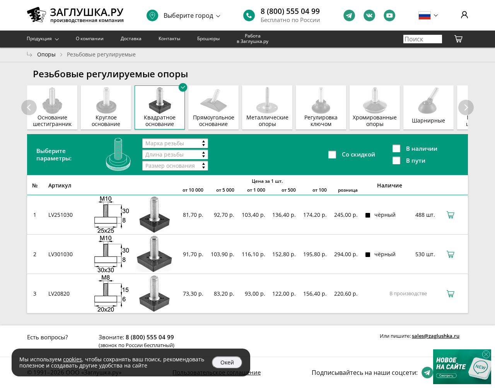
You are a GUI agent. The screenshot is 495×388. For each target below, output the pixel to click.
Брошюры (208, 38)
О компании (90, 38)
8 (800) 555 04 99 (290, 11)
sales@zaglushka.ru (435, 335)
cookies (72, 359)
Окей (227, 362)
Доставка (131, 38)
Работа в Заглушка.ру (252, 38)
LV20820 (59, 293)
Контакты (169, 38)
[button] (466, 107)
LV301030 (60, 254)
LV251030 (60, 214)
